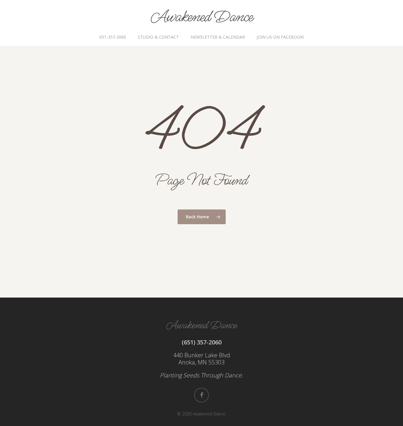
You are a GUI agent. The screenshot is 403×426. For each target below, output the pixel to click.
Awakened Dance (201, 17)
